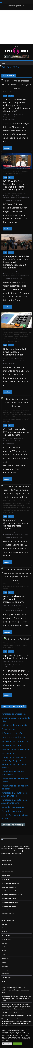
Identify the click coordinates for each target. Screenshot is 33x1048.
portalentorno (19, 114)
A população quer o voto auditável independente (16, 657)
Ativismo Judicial (9, 195)
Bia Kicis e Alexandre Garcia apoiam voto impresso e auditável (13, 599)
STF (6, 117)
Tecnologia (5, 973)
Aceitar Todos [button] (17, 1044)
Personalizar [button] (7, 1044)
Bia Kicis (16, 608)
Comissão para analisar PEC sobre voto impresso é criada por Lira (16, 432)
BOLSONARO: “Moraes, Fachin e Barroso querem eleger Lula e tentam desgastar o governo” (16, 185)
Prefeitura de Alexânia (8, 906)
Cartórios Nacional (7, 914)
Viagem (3, 981)
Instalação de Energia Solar (14, 713)
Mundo (3, 951)
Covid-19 (4, 931)
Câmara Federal (6, 864)
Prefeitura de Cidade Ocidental (11, 891)
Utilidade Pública (6, 977)
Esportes (4, 943)
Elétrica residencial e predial (14, 725)
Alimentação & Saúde (8, 920)
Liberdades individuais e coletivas (12, 197)
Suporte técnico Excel (11, 745)
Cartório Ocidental (7, 910)
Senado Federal (6, 860)
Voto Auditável (11, 117)
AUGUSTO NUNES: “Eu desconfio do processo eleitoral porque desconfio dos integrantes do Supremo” (16, 105)
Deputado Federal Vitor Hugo (12, 534)
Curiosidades (5, 935)
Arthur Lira (7, 441)
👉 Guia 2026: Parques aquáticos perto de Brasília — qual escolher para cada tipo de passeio (15, 990)
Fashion (3, 947)
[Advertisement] (16, 27)
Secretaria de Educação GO (10, 883)
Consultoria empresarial (13, 806)
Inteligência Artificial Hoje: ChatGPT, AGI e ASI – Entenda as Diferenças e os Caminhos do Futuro (16, 998)
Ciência (3, 928)
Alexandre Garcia (9, 608)
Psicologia (4, 966)
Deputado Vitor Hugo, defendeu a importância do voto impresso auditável (15, 524)
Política (11, 96)
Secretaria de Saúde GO (9, 887)
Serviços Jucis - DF (7, 872)
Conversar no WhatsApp (13, 824)
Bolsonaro (16, 195)
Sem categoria (6, 970)
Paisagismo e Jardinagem (13, 737)
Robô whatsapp (8, 753)
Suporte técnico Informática (14, 741)
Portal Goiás (5, 879)
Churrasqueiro (8, 729)
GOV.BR (3, 868)
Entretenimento (6, 939)
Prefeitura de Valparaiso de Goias (12, 894)
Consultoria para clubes (12, 811)
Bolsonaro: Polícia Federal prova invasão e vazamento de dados (16, 351)
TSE (12, 361)
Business (4, 924)
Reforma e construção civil (14, 733)
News (5, 96)
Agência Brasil (5, 875)
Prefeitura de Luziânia (8, 898)
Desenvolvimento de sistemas (15, 749)
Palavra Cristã (5, 958)
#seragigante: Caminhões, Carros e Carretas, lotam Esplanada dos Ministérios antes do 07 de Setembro (16, 262)
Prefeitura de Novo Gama (9, 902)
